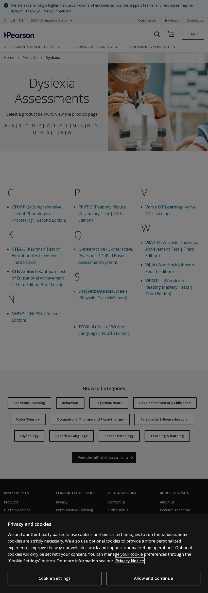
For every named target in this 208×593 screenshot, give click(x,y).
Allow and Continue (153, 578)
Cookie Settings (55, 578)
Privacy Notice (130, 561)
